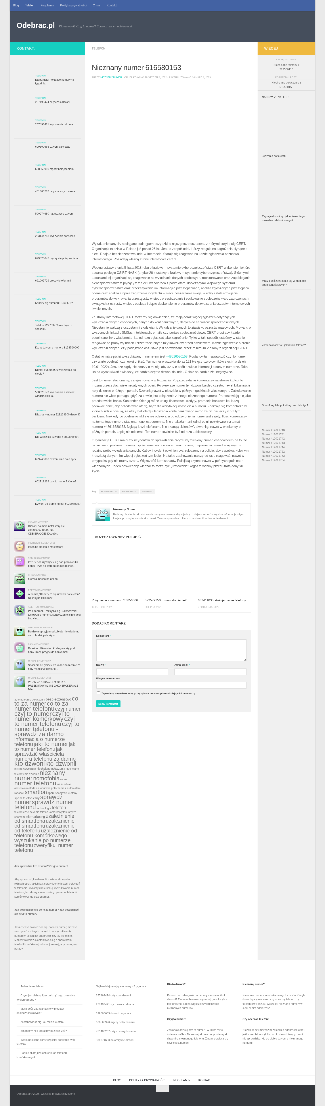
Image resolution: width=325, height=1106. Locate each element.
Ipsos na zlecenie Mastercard (45, 546)
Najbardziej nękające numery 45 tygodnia (121, 986)
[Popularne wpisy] (39, 65)
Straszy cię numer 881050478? (54, 303)
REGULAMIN (181, 1080)
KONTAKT (205, 1080)
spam (51, 793)
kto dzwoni (29, 763)
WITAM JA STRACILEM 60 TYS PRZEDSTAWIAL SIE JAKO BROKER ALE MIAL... (53, 685)
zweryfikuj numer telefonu (43, 847)
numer (63, 779)
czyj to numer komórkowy (42, 716)
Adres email (182, 664)
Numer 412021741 (273, 434)
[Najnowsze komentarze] (56, 65)
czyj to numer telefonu (44, 721)
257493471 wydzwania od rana (54, 124)
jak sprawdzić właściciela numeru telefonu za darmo (45, 754)
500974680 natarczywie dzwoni (54, 213)
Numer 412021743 (273, 443)
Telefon (29, 5)
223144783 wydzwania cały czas (55, 236)
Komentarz (103, 635)
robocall (19, 793)
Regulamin (47, 5)
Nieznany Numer (111, 77)
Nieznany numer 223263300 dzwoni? (57, 414)
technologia (43, 808)
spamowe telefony (66, 793)
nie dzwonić (32, 774)
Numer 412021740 (273, 430)
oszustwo (64, 784)
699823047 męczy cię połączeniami (56, 258)
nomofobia (46, 778)
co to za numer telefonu (41, 706)
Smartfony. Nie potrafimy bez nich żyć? (285, 405)
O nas (97, 5)
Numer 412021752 (273, 451)
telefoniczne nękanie (26, 812)
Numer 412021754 (273, 460)
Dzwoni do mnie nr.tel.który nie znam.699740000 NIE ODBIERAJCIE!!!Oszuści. (46, 530)
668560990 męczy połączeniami (54, 169)
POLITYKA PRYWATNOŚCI (147, 1080)
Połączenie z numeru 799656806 (115, 600)
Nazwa (100, 664)
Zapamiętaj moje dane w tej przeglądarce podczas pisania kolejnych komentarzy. (148, 693)
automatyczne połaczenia (29, 699)
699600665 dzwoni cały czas (52, 146)
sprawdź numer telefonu (43, 805)
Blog (16, 5)
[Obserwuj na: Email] (72, 47)
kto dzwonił (60, 763)
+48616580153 (176, 356)
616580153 (148, 491)
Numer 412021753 (273, 455)
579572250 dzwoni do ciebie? (166, 600)
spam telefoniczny (27, 798)
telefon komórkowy (51, 812)
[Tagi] (72, 65)
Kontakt (112, 5)
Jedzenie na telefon (274, 156)
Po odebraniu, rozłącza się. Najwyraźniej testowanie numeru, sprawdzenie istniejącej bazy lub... (54, 614)
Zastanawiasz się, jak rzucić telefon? (284, 345)
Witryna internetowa (108, 678)
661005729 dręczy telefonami (53, 280)
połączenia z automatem (65, 788)
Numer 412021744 (273, 447)
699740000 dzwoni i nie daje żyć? (55, 459)
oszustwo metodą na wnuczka (32, 788)
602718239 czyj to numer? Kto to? (55, 481)
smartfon (36, 792)
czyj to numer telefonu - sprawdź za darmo (46, 728)
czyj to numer (33, 713)
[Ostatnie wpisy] (22, 65)
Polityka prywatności (73, 5)
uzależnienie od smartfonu (44, 823)
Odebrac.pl (36, 25)
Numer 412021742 (273, 438)
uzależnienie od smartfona (44, 818)
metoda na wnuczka (25, 768)
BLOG (117, 1080)
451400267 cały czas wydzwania (55, 191)
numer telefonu (35, 783)
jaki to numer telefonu (45, 746)
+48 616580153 (109, 491)
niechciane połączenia (51, 768)
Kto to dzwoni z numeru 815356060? (57, 347)
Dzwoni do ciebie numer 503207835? (57, 503)
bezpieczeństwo (58, 699)
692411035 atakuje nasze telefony (222, 600)
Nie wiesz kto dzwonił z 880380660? (57, 436)
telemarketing (35, 817)
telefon (59, 807)
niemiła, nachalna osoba (43, 579)
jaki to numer (51, 744)
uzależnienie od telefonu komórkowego (45, 833)
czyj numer (67, 709)
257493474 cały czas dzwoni (52, 102)
